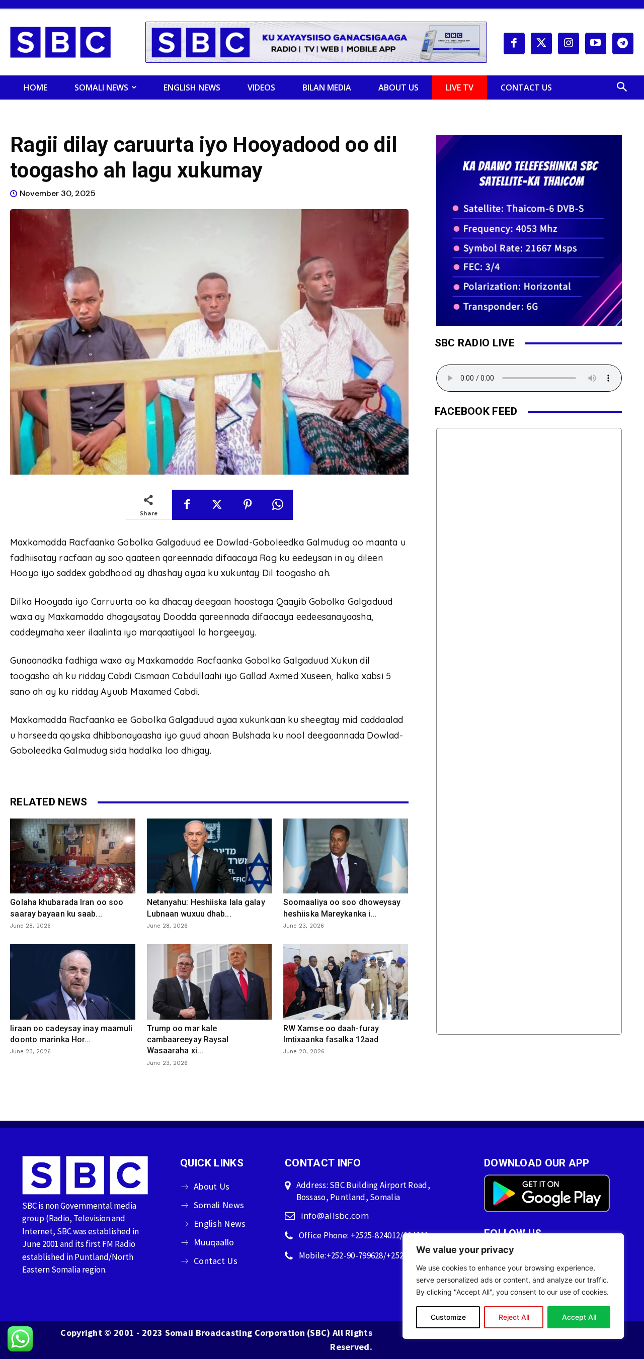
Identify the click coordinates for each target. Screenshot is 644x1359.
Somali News (219, 1205)
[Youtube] (596, 43)
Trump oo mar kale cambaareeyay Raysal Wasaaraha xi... (188, 1040)
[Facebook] (514, 43)
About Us (211, 1186)
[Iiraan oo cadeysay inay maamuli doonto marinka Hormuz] (72, 981)
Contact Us (215, 1260)
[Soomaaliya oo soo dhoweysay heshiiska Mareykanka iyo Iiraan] (345, 856)
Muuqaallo (214, 1242)
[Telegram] (623, 43)
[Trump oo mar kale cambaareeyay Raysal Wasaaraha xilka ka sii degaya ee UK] (209, 981)
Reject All (514, 1317)
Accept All (579, 1317)
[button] (622, 87)
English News (220, 1223)
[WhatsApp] (278, 505)
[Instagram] (568, 43)
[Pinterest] (247, 505)
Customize (448, 1317)
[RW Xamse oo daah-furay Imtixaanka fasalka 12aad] (345, 981)
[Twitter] (541, 43)
